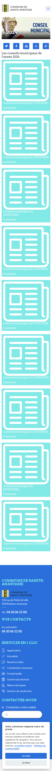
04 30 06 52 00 (17, 612)
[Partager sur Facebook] (16, 46)
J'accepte (26, 756)
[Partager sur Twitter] (6, 46)
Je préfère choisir (23, 745)
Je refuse (26, 763)
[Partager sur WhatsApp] (36, 46)
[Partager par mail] (26, 46)
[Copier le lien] (46, 46)
